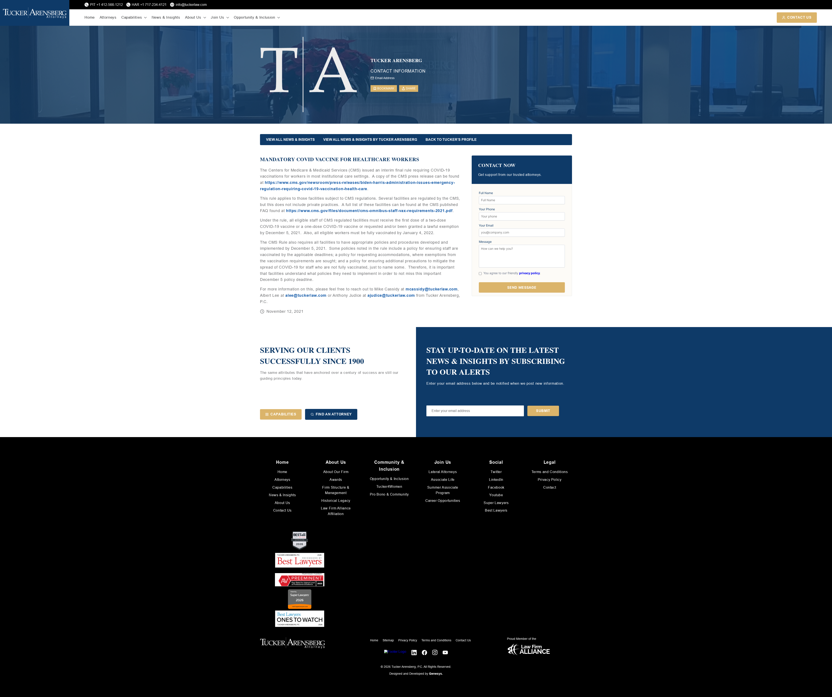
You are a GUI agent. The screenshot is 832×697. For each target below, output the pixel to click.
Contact (549, 487)
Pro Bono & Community (389, 494)
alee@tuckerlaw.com (306, 295)
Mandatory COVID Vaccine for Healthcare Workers (339, 159)
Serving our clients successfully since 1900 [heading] (312, 355)
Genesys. (436, 673)
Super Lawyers (496, 503)
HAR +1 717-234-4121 (149, 4)
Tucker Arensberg (396, 60)
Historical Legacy (335, 500)
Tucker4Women (389, 486)
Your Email (486, 225)
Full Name (486, 193)
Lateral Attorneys (443, 472)
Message (485, 241)
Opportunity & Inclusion (389, 479)
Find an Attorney (334, 414)
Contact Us (799, 17)
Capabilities (283, 414)
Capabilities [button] (131, 17)
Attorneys (108, 17)
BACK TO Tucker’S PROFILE (451, 139)
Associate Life (443, 479)
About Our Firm (336, 472)
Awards (336, 479)
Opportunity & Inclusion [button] (254, 17)
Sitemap (388, 640)
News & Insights (166, 17)
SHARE (411, 88)
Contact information (398, 71)
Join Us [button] (217, 17)
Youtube (496, 495)
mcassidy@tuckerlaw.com (432, 289)
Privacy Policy (550, 479)
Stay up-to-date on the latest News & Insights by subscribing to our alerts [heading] (495, 360)
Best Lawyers (496, 510)
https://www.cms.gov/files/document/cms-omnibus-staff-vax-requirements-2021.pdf (369, 211)
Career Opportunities (442, 500)
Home (89, 17)
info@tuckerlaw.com (191, 4)
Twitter (496, 472)
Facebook (496, 487)
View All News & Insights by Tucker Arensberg (370, 139)
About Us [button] (193, 17)
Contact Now (497, 165)
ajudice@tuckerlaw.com (391, 295)
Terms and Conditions (549, 472)
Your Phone (487, 209)
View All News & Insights (290, 139)
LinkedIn (496, 479)
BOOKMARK (385, 88)
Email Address (385, 78)
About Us (282, 503)
